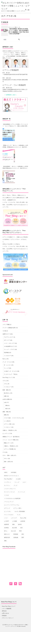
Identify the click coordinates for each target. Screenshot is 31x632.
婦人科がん (7, 393)
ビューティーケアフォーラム (11, 505)
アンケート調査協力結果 (9, 327)
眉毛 (22, 534)
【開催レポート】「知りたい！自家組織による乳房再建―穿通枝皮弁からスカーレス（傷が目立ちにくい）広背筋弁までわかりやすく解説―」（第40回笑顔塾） (15, 146)
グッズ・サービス (7, 362)
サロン (5, 458)
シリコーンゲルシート (10, 488)
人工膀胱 (14, 521)
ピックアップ (6, 433)
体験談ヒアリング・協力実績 (10, 436)
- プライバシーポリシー (7, 618)
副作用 (19, 524)
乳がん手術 (23, 518)
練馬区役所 (7, 537)
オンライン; (7, 485)
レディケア (14, 518)
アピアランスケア (8, 337)
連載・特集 (5, 411)
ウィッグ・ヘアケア (9, 349)
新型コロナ (7, 534)
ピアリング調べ (8, 424)
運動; (5, 540)
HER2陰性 (13, 472)
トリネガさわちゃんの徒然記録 (12, 498)
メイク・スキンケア (9, 343)
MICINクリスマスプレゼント (11, 475)
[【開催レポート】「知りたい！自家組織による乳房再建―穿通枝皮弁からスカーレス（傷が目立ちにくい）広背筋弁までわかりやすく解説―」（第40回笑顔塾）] (9, 156)
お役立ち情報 (6, 399)
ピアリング (7, 508)
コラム (4, 380)
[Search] (19, 39)
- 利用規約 (4, 615)
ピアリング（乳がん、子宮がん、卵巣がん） (15, 52)
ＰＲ (4, 452)
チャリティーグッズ (9, 492)
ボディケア (7, 340)
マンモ (18, 514)
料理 (20, 531)
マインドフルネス (8, 514)
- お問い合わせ (5, 613)
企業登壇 (22, 521)
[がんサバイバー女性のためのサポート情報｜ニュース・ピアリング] (15, 6)
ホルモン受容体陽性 (20, 511)
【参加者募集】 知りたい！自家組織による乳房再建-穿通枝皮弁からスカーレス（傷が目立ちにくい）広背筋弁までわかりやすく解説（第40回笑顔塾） (15, 167)
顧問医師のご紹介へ (11, 94)
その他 (4, 331)
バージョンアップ (8, 501)
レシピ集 (6, 421)
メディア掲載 (6, 324)
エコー (24, 482)
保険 (6, 405)
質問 (22, 537)
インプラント (7, 482)
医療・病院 (5, 390)
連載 (5, 414)
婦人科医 (14, 527)
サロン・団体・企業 (8, 455)
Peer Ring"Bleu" (8, 479)
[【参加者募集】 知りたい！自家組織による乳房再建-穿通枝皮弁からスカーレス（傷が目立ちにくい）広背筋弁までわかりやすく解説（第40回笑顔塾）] (9, 177)
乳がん (4, 358)
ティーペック (21, 492)
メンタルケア (7, 355)
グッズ (15, 485)
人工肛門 (6, 521)
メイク (6, 518)
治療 (5, 396)
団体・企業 (7, 461)
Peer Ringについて (7, 377)
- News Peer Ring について (8, 606)
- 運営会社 (4, 611)
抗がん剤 (13, 531)
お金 (5, 402)
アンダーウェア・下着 (10, 374)
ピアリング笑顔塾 (8, 449)
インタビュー (7, 386)
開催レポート (7, 443)
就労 (6, 408)
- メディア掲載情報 (6, 608)
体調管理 (6, 524)
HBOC (5, 472)
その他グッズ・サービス (10, 371)
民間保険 (15, 534)
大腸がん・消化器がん (8, 430)
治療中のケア (6, 334)
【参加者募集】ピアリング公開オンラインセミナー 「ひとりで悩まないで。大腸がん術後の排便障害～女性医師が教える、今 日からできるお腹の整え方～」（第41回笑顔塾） (15, 125)
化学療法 (6, 527)
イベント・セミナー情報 (9, 439)
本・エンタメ (7, 365)
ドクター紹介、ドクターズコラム (12, 418)
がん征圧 (18, 479)
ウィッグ (6, 368)
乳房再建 (6, 352)
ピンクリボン (7, 511)
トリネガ (6, 495)
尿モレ (6, 531)
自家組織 (15, 537)
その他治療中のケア (9, 346)
